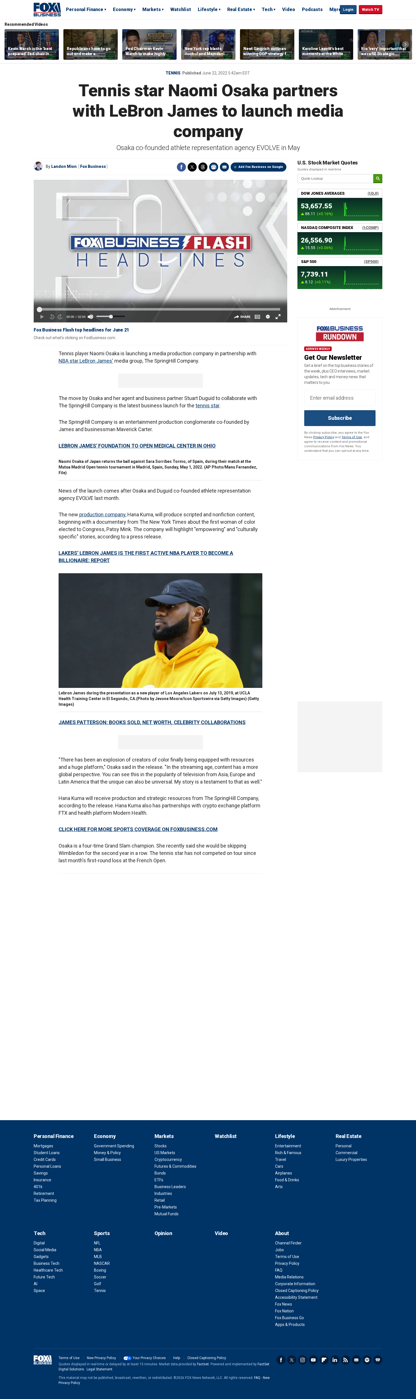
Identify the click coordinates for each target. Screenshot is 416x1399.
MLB (98, 1256)
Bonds (160, 1173)
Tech (267, 9)
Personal (343, 1146)
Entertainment (288, 1146)
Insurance (42, 1180)
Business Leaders (170, 1186)
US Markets (165, 1152)
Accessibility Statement (296, 1297)
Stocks (161, 1146)
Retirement (44, 1193)
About (282, 1233)
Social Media (45, 1250)
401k (38, 1186)
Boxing (100, 1270)
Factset (203, 1364)
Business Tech (46, 1263)
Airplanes (283, 1173)
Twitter (192, 167)
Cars (279, 1166)
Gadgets (41, 1256)
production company (102, 514)
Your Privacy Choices (149, 1358)
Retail (160, 1200)
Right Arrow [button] (405, 44)
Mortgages (43, 1146)
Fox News (283, 1304)
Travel (280, 1159)
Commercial (346, 1152)
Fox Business (47, 9)
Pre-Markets (166, 1207)
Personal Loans (47, 1166)
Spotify (367, 1359)
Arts (279, 1186)
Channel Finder (288, 1243)
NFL (97, 1243)
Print (213, 167)
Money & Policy (107, 1152)
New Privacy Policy (101, 1358)
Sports (102, 1233)
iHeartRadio (377, 1359)
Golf (97, 1284)
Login (348, 9)
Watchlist (180, 9)
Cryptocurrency (168, 1159)
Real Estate (239, 9)
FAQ (278, 1270)
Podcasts (312, 9)
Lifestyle (208, 9)
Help (176, 1358)
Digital (39, 1243)
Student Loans (47, 1152)
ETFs (159, 1180)
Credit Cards (45, 1159)
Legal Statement (99, 1369)
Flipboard (324, 1359)
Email (224, 167)
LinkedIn (334, 1359)
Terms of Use (352, 437)
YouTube (313, 1359)
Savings (41, 1173)
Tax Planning (45, 1200)
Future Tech (44, 1277)
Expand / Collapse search (334, 10)
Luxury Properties (351, 1159)
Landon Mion (64, 166)
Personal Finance (84, 9)
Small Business (107, 1159)
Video (288, 9)
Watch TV (370, 9)
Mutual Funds (167, 1214)
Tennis (173, 73)
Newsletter (356, 1359)
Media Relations (289, 1277)
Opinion (163, 1233)
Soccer (100, 1277)
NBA (98, 1250)
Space (39, 1290)
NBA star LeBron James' (86, 361)
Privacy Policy (323, 437)
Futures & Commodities (175, 1166)
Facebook (181, 167)
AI (35, 1284)
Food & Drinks (287, 1180)
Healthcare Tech (48, 1270)
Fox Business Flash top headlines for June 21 (81, 330)
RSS (345, 1359)
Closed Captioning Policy (297, 1290)
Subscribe (340, 418)
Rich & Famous (288, 1152)
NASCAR (102, 1263)
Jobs (279, 1250)
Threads (202, 167)
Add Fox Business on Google (261, 167)
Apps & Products (290, 1324)
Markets (151, 9)
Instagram (302, 1359)
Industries (163, 1193)
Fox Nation (284, 1311)
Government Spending (114, 1146)
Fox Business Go (289, 1317)
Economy (123, 9)
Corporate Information (295, 1284)
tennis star (207, 405)
